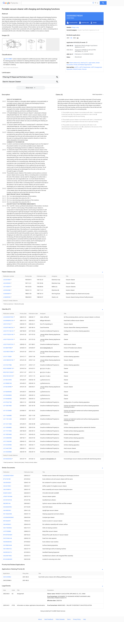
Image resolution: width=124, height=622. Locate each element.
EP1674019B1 (7, 479)
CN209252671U (7, 552)
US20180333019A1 (8, 360)
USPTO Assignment (96, 67)
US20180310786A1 (8, 351)
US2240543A (7, 283)
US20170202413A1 (8, 339)
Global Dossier (77, 69)
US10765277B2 (7, 402)
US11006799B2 (7, 405)
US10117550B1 (7, 356)
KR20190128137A (8, 376)
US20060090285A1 (8, 517)
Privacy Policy (77, 619)
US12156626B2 (7, 441)
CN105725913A (7, 500)
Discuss (84, 69)
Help (84, 619)
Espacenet (69, 69)
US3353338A (7, 290)
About (40, 619)
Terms (69, 619)
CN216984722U (7, 548)
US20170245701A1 (8, 344)
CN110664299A (7, 514)
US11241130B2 (7, 424)
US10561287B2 (7, 380)
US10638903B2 (7, 391)
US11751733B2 (7, 431)
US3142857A (7, 286)
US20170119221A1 (8, 331)
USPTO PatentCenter (84, 67)
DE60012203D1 (7, 493)
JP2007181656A (7, 496)
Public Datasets (60, 619)
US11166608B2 (7, 415)
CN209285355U (7, 542)
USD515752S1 (7, 324)
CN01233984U (7, 577)
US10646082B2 (7, 395)
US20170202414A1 (8, 334)
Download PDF (73, 22)
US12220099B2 (7, 445)
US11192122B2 (7, 419)
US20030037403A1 (8, 475)
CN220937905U (7, 555)
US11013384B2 (7, 410)
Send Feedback (48, 619)
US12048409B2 (7, 438)
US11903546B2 (7, 434)
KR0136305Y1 (7, 521)
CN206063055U (7, 507)
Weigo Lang (75, 27)
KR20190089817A (8, 368)
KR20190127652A (8, 372)
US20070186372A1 (8, 327)
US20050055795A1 (8, 317)
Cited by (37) (84, 62)
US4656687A (7, 293)
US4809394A (7, 297)
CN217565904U (7, 528)
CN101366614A (7, 538)
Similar (95, 22)
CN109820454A (7, 545)
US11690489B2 (7, 427)
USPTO (77, 67)
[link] (30, 62)
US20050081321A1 (8, 320)
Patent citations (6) (74, 62)
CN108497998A (7, 348)
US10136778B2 (7, 365)
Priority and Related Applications (83, 64)
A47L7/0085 (8, 59)
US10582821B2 (7, 383)
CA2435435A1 (7, 482)
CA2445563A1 (7, 524)
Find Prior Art (85, 22)
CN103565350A (7, 459)
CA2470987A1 (7, 489)
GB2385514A (6, 503)
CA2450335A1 (7, 510)
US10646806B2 (7, 398)
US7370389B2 (7, 531)
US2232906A (7, 279)
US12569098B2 (7, 452)
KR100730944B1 (7, 535)
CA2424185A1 (7, 486)
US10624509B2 (7, 386)
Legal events (91, 62)
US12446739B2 (7, 448)
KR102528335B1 (7, 559)
